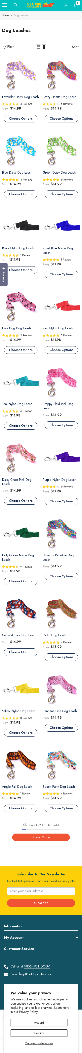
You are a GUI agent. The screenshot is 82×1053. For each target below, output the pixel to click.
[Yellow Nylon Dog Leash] (20, 688)
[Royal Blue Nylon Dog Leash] (61, 225)
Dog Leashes (21, 15)
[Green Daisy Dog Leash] (61, 149)
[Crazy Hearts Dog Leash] (61, 74)
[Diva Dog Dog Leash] (20, 305)
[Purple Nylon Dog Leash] (61, 457)
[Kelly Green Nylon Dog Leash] (20, 532)
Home (5, 15)
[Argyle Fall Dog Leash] (20, 764)
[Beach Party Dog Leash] (61, 764)
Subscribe (41, 903)
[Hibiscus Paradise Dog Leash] (61, 532)
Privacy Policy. (28, 1012)
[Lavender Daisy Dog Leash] (20, 74)
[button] (38, 46)
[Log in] (66, 5)
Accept (39, 1022)
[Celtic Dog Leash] (61, 612)
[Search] (15, 5)
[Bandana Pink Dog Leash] (61, 688)
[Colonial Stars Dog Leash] (20, 612)
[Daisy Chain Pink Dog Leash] (20, 457)
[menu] (4, 5)
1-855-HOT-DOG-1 (37, 966)
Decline (39, 1033)
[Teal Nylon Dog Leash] (20, 381)
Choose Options (20, 118)
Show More (41, 837)
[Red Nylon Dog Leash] (61, 305)
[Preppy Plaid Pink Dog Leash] (61, 381)
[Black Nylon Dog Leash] (20, 225)
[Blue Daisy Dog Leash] (20, 149)
